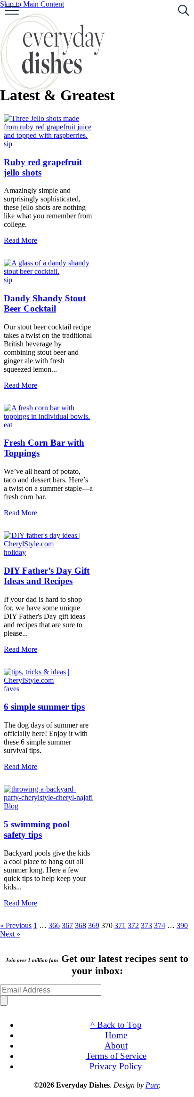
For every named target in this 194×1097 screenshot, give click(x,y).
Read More (20, 240)
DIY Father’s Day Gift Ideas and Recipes (46, 576)
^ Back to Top (116, 1025)
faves (11, 689)
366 (54, 925)
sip (8, 144)
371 (120, 925)
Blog (11, 806)
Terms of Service (116, 1056)
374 (159, 925)
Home (116, 1035)
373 (146, 925)
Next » (10, 934)
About (116, 1045)
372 (133, 925)
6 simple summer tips (44, 707)
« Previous (16, 925)
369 (93, 925)
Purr (152, 1085)
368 (80, 925)
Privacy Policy (115, 1066)
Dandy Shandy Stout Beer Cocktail (45, 303)
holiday (15, 552)
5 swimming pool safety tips (37, 829)
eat (8, 425)
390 (182, 925)
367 (67, 925)
